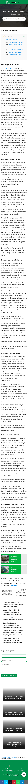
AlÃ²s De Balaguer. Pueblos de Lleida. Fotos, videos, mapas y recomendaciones (21, 592)
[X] (10, 782)
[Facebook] (2, 782)
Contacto (15, 775)
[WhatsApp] (18, 782)
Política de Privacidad (13, 774)
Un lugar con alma (11, 39)
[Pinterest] (14, 782)
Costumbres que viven (16, 49)
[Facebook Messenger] (6, 782)
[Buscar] (22, 18)
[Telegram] (22, 782)
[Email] (26, 782)
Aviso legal (4, 774)
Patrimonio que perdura (16, 42)
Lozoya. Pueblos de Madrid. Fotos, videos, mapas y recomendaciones (7, 592)
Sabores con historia (15, 52)
